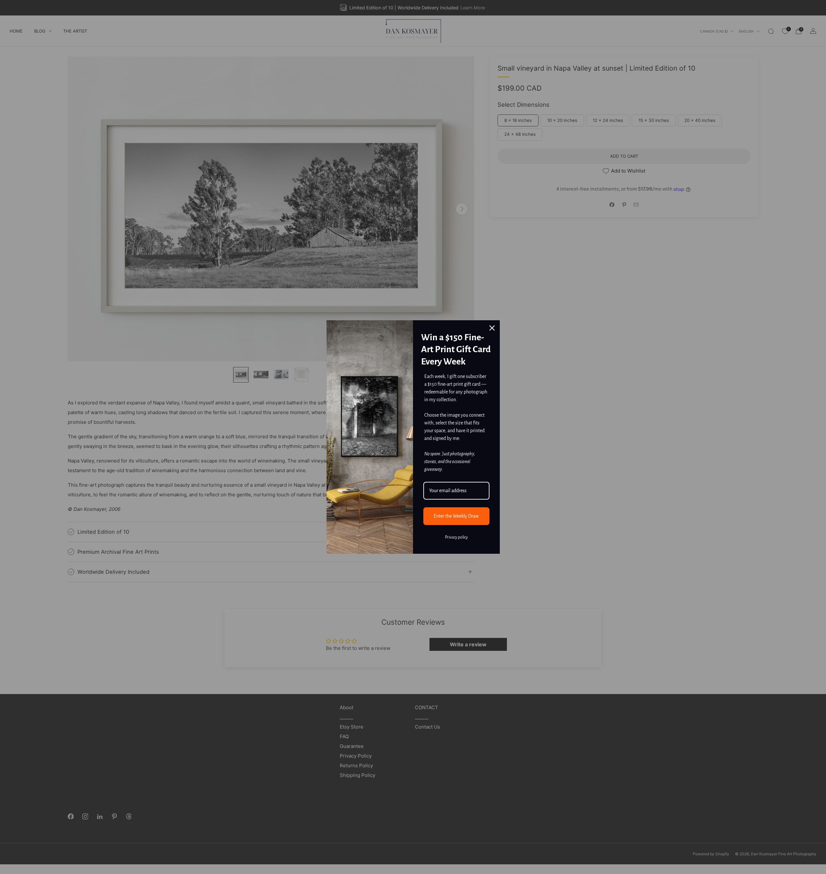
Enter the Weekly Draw (456, 516)
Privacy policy (456, 537)
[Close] (492, 328)
